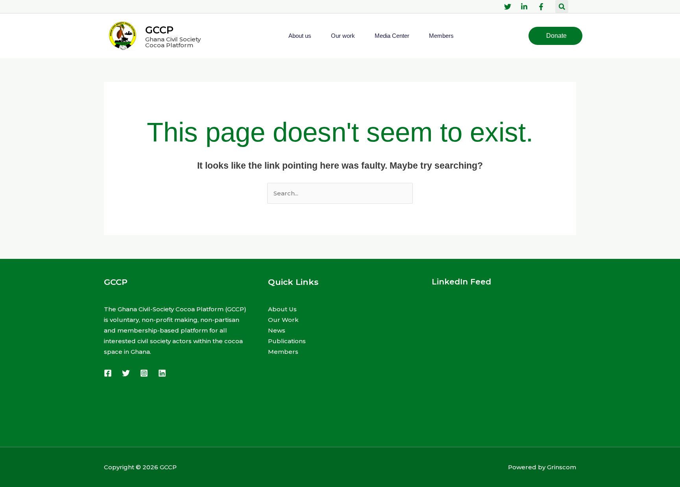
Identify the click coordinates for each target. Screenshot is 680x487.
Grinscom (561, 467)
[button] (561, 6)
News (276, 330)
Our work (343, 35)
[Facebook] (108, 373)
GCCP (159, 30)
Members (441, 35)
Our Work (283, 319)
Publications (287, 341)
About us (299, 35)
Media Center (392, 35)
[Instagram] (144, 373)
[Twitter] (126, 373)
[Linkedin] (162, 373)
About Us (282, 309)
